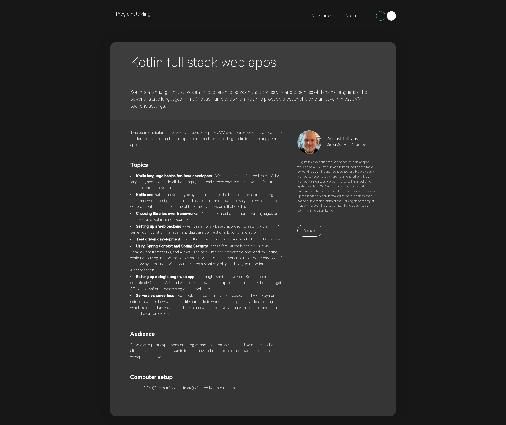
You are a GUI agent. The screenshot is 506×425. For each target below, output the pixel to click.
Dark (380, 15)
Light (391, 15)
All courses (322, 16)
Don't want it (437, 47)
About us (354, 16)
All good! (411, 47)
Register (310, 231)
